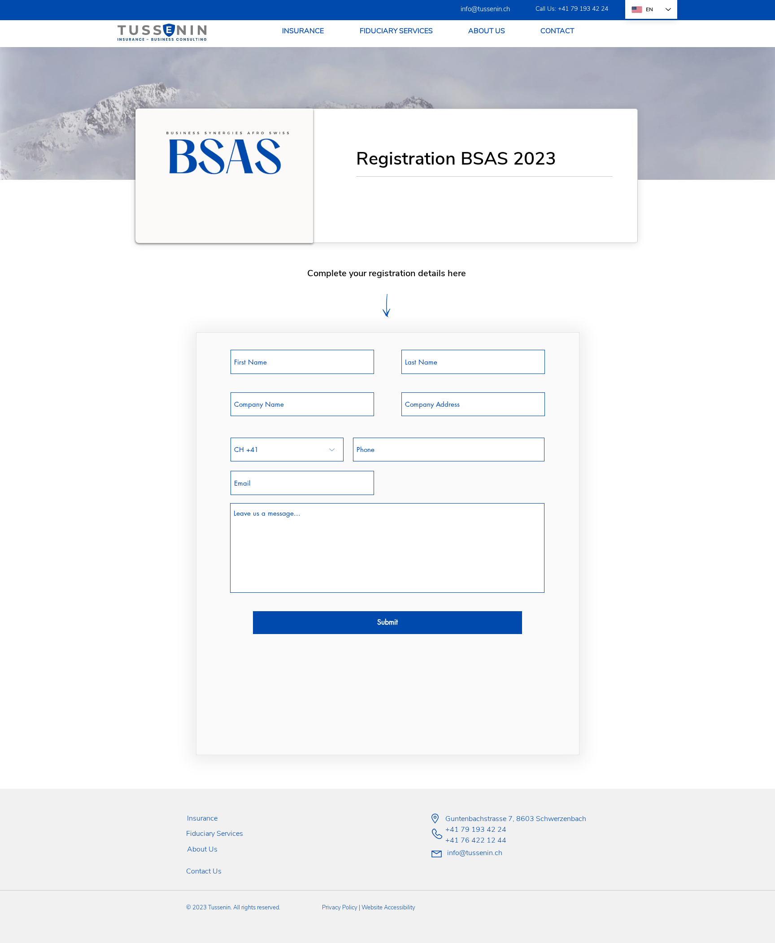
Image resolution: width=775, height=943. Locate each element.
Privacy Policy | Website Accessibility (368, 908)
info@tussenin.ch (485, 8)
